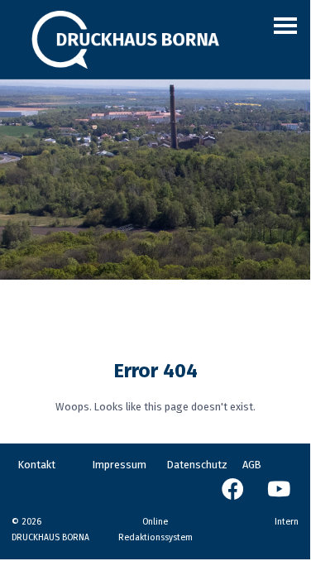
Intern (287, 521)
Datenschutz (197, 464)
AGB (251, 464)
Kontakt (36, 464)
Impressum (119, 464)
